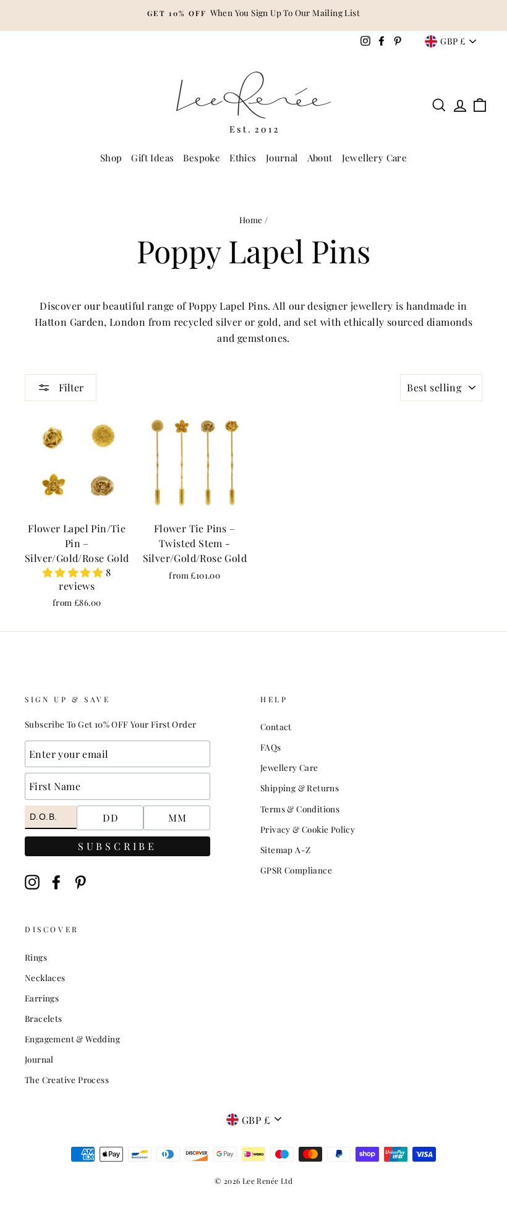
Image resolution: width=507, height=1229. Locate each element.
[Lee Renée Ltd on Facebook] (56, 882)
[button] (74, 572)
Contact (276, 726)
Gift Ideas (152, 157)
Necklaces (45, 977)
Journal (282, 157)
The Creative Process (67, 1079)
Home (251, 219)
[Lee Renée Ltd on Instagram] (32, 882)
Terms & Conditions (299, 808)
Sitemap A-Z (285, 849)
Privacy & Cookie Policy (307, 829)
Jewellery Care (374, 157)
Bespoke (201, 157)
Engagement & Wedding (72, 1038)
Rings (36, 957)
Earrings (42, 997)
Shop (111, 157)
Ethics (242, 157)
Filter (69, 387)
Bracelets (43, 1018)
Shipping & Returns (299, 787)
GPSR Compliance (296, 869)
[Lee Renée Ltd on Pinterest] (80, 882)
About (320, 157)
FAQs (270, 746)
